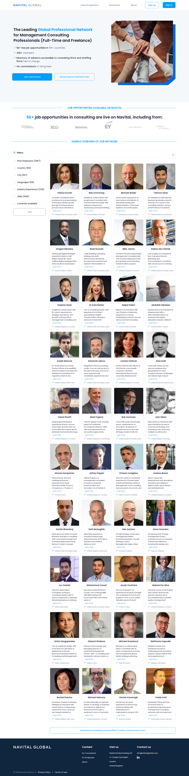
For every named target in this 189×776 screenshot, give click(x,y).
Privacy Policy (44, 772)
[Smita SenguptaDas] (64, 625)
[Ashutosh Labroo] (96, 344)
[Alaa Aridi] (160, 344)
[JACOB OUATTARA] (128, 569)
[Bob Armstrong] (96, 176)
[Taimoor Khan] (160, 176)
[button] (28, 160)
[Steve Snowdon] (160, 513)
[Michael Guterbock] (128, 625)
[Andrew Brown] (160, 456)
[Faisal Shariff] (64, 400)
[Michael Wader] (128, 176)
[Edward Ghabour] (96, 625)
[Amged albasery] (64, 232)
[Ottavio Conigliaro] (128, 456)
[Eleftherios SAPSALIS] (160, 625)
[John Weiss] (160, 400)
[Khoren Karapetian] (64, 456)
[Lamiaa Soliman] (128, 344)
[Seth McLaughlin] (96, 513)
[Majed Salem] (128, 288)
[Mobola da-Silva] (160, 569)
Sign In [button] (169, 5)
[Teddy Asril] (160, 681)
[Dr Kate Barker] (96, 288)
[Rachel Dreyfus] (64, 681)
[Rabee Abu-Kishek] (160, 232)
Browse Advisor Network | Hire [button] (74, 76)
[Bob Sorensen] (128, 400)
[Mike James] (128, 232)
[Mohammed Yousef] (96, 569)
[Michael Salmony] (96, 681)
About (134, 5)
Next (177, 127)
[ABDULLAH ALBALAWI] (160, 288)
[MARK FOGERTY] (96, 400)
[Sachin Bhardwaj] (64, 513)
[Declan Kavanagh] (128, 681)
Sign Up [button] (152, 5)
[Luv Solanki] (64, 569)
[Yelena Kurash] (64, 176)
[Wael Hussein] (96, 232)
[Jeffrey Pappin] (96, 456)
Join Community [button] (32, 76)
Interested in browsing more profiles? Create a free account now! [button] (112, 730)
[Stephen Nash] (64, 288)
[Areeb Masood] (64, 344)
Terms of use (61, 772)
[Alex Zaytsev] (128, 513)
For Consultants (89, 753)
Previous (11, 127)
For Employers (88, 757)
